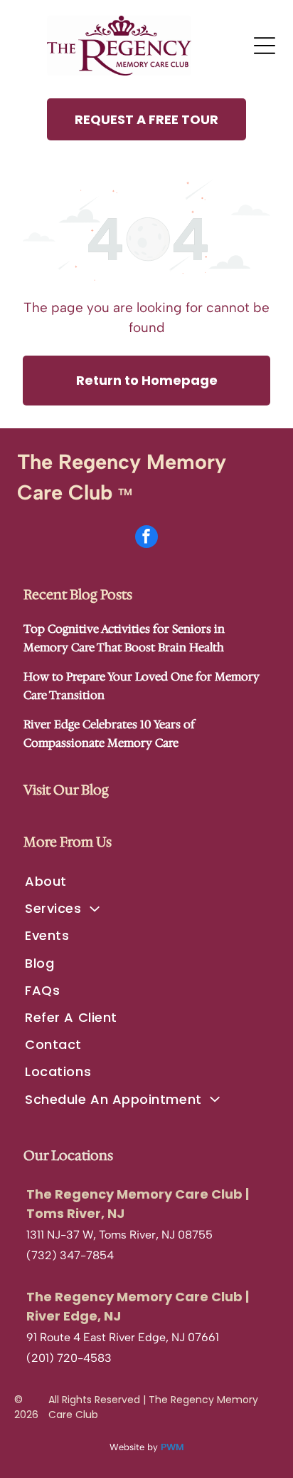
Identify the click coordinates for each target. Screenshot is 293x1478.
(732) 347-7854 (70, 1255)
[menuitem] (146, 881)
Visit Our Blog (66, 790)
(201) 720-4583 (69, 1358)
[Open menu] (264, 45)
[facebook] (146, 538)
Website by (134, 1447)
